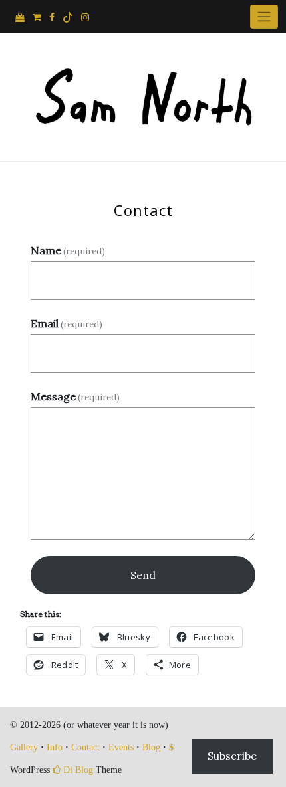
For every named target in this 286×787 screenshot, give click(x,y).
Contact (85, 747)
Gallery (24, 747)
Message (75, 396)
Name (68, 250)
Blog (151, 747)
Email (66, 323)
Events (121, 747)
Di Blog (77, 770)
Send (143, 575)
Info (55, 747)
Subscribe (232, 755)
